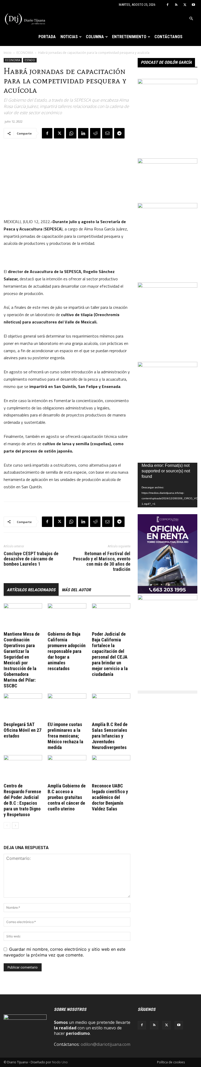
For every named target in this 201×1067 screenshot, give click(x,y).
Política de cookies (171, 1062)
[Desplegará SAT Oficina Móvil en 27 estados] (23, 706)
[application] (167, 485)
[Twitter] (185, 4)
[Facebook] (167, 4)
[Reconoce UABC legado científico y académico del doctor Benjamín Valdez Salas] (111, 768)
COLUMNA (95, 36)
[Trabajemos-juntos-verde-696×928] (167, 82)
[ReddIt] (95, 133)
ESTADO (30, 60)
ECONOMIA (24, 52)
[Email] (107, 133)
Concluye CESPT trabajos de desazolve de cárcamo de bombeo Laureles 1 (31, 559)
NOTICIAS (69, 36)
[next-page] (15, 825)
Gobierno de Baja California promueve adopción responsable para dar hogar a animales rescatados (67, 651)
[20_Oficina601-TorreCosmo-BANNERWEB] (167, 592)
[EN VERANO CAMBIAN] (167, 286)
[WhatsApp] (71, 133)
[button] (191, 18)
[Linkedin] (83, 133)
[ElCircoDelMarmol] (167, 162)
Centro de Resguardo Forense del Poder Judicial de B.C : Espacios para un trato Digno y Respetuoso (22, 800)
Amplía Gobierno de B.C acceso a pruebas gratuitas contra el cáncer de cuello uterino (67, 797)
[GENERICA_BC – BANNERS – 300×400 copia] (167, 598)
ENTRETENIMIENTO (129, 36)
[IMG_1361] (167, 207)
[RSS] (176, 4)
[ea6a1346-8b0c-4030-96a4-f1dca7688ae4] (167, 365)
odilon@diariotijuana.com (105, 1044)
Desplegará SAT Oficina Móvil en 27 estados (22, 730)
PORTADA (47, 36)
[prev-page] (7, 825)
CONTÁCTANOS (168, 36)
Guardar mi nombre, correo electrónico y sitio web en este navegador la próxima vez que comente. (64, 952)
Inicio (8, 52)
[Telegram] (119, 133)
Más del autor (76, 589)
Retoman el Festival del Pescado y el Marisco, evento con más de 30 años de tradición (101, 561)
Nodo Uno (60, 1062)
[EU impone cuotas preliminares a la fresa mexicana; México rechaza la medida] (67, 706)
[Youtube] (193, 4)
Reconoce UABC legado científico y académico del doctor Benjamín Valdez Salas (110, 797)
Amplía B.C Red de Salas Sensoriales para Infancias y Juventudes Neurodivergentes (109, 736)
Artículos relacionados (31, 589)
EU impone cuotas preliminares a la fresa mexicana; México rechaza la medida (65, 736)
